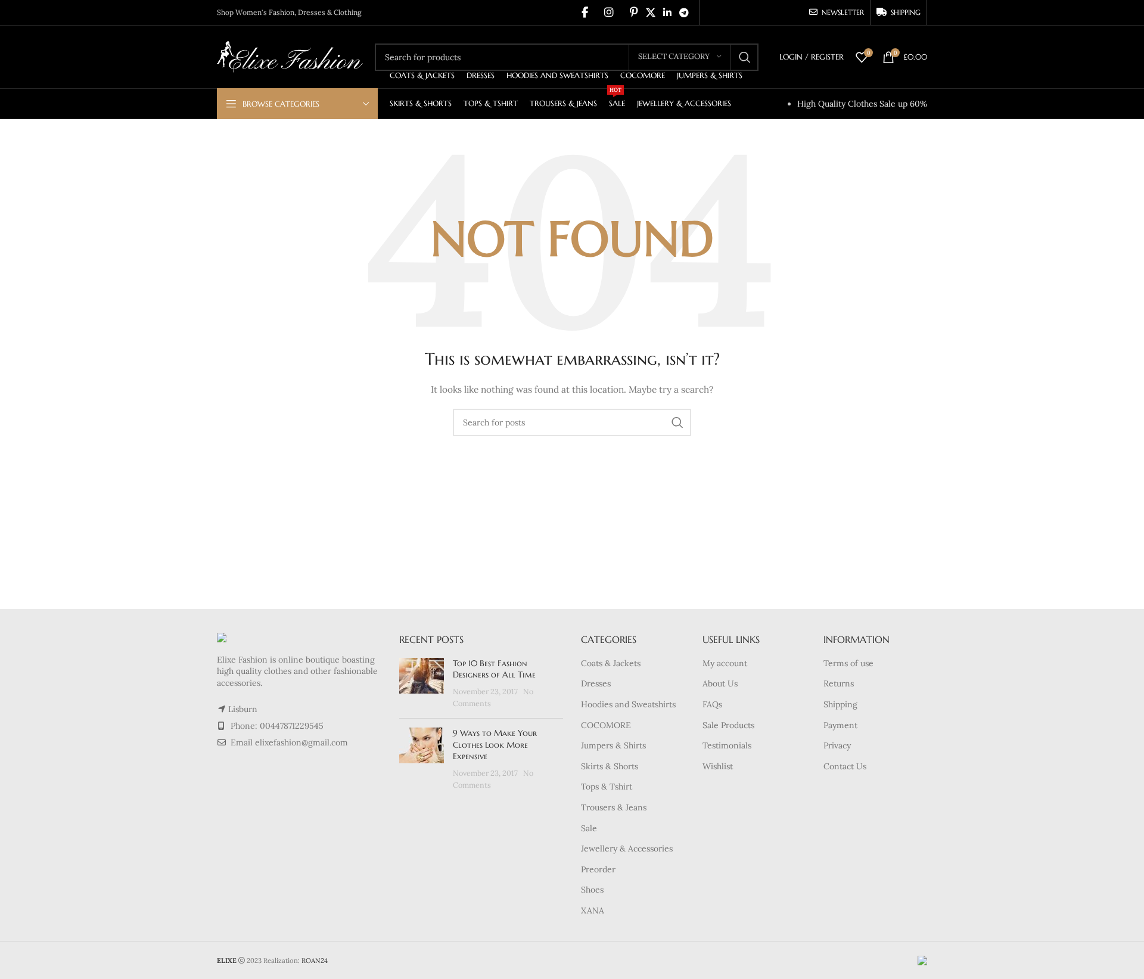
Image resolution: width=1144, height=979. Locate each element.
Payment (840, 725)
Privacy (837, 745)
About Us (720, 683)
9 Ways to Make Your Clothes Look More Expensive (495, 745)
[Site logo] (290, 56)
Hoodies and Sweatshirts (628, 704)
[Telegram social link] (684, 12)
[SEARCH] (744, 57)
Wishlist (717, 766)
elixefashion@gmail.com (301, 742)
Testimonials (726, 745)
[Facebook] (585, 12)
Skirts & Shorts (609, 766)
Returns (838, 683)
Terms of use (848, 663)
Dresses (596, 683)
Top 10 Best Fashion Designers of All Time (494, 669)
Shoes (592, 889)
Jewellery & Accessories (627, 848)
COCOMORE (606, 725)
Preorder (598, 869)
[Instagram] (609, 12)
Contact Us (844, 766)
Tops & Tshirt (606, 786)
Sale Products (728, 725)
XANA (592, 910)
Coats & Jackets (611, 663)
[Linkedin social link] (667, 12)
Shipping (840, 704)
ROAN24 (314, 960)
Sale (589, 828)
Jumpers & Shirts (613, 745)
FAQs (712, 704)
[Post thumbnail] (421, 683)
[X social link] (650, 12)
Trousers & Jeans (613, 807)
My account (724, 663)
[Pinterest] (634, 12)
